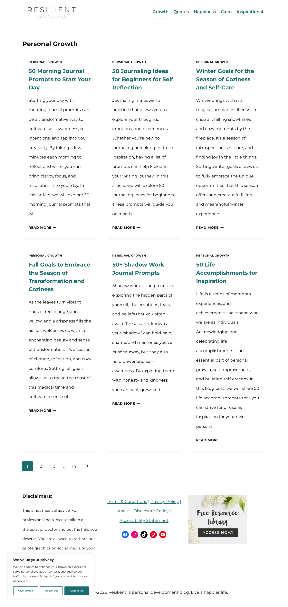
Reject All (51, 591)
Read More (42, 228)
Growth (160, 11)
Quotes (181, 11)
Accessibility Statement (144, 520)
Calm (226, 11)
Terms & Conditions (127, 501)
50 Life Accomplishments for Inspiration (226, 272)
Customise (25, 591)
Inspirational (250, 11)
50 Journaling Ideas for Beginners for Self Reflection (142, 79)
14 (74, 466)
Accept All (77, 591)
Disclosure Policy (151, 510)
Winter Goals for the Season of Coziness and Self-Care (225, 79)
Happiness (205, 11)
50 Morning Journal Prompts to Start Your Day (60, 79)
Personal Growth (45, 62)
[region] (51, 576)
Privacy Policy (164, 501)
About (123, 510)
